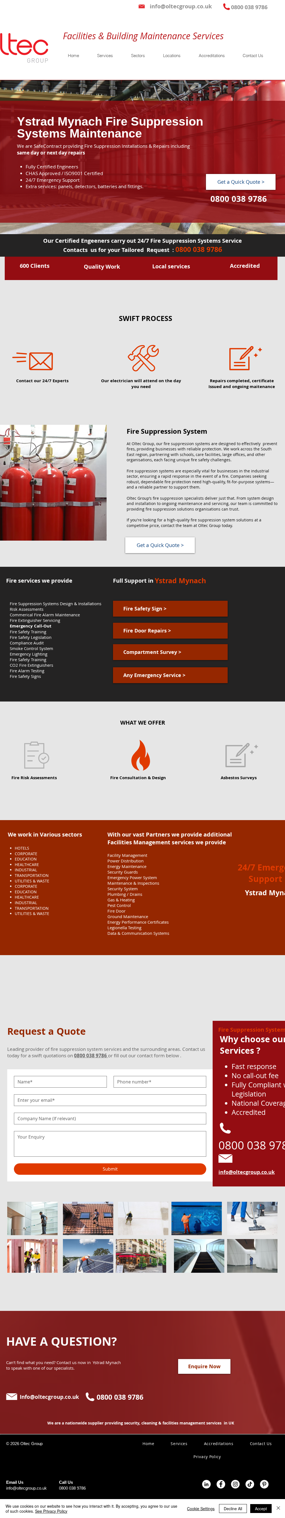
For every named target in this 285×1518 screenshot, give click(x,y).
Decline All (233, 1508)
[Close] (278, 1509)
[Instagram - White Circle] (235, 1484)
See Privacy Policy (51, 1511)
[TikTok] (249, 1484)
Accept (261, 1508)
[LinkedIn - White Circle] (206, 1484)
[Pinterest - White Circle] (264, 1484)
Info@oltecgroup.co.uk (49, 1397)
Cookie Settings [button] (201, 1508)
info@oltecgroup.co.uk (26, 1488)
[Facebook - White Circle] (221, 1484)
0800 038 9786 (72, 1488)
